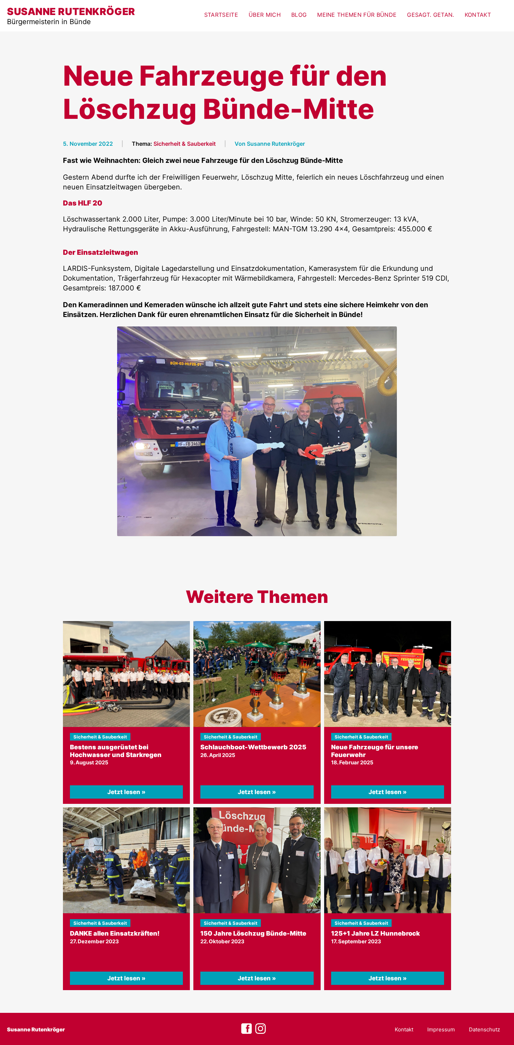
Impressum (441, 1029)
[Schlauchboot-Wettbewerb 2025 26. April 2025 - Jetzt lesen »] (256, 674)
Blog (299, 14)
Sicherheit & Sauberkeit (185, 143)
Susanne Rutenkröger (36, 1029)
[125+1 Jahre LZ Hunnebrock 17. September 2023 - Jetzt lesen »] (387, 860)
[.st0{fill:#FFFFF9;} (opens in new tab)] (260, 1029)
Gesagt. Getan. (430, 14)
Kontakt (478, 14)
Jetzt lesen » (126, 791)
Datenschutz (484, 1029)
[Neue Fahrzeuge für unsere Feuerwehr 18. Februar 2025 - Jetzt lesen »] (387, 674)
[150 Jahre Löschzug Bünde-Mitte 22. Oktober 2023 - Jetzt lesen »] (256, 860)
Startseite (221, 14)
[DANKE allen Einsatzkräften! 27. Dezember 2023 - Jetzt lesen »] (126, 860)
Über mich (265, 14)
